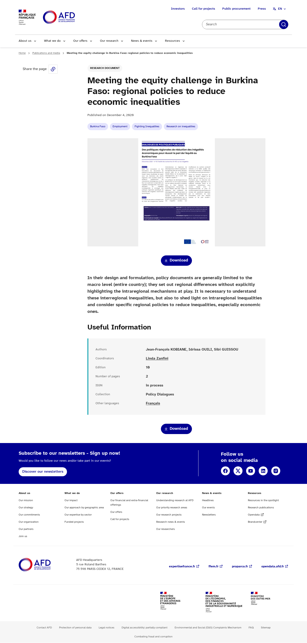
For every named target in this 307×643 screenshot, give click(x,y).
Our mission (26, 500)
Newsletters (209, 514)
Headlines (208, 500)
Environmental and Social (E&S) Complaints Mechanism (208, 627)
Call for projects (203, 9)
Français (153, 403)
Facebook (225, 470)
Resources (172, 41)
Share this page (53, 69)
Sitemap (266, 627)
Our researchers (165, 529)
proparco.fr (240, 566)
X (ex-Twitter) (238, 470)
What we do (52, 41)
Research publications (261, 507)
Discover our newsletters (42, 472)
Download (179, 260)
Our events (208, 507)
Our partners (26, 529)
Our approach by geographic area (84, 507)
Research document (105, 68)
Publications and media (46, 53)
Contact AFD (44, 627)
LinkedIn (263, 470)
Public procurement (236, 9)
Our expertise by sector (78, 514)
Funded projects (74, 521)
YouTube (250, 470)
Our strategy (26, 507)
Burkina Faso (97, 126)
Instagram (275, 470)
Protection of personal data (75, 627)
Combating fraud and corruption (153, 636)
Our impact (71, 500)
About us (25, 41)
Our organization (29, 521)
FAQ (251, 627)
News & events (141, 41)
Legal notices (106, 627)
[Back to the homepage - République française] (69, 17)
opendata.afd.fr (272, 566)
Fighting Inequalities (147, 126)
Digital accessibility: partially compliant (144, 627)
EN (280, 9)
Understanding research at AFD (175, 500)
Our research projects (169, 514)
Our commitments (29, 514)
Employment (120, 126)
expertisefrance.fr (182, 566)
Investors (178, 9)
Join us (23, 536)
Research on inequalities (181, 126)
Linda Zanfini (157, 358)
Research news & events (170, 521)
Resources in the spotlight (263, 500)
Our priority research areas (171, 507)
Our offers (80, 41)
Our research (109, 41)
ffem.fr (213, 566)
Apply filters (283, 24)
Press (262, 9)
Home (22, 53)
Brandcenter (255, 521)
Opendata (254, 514)
